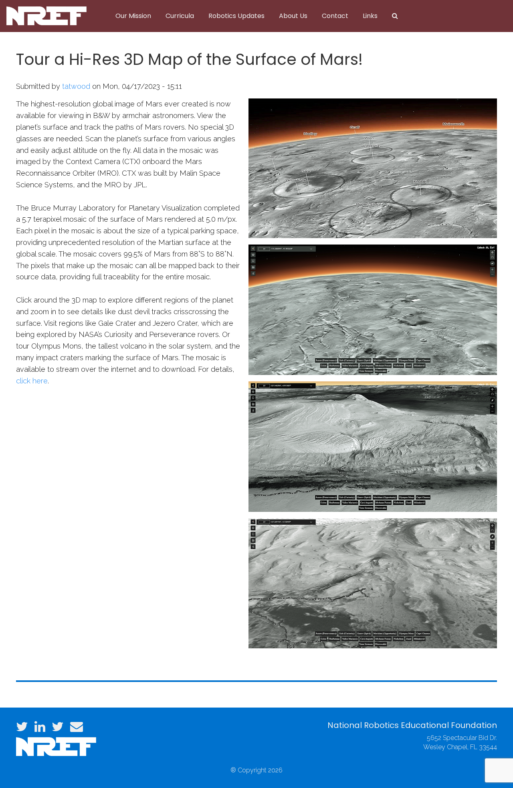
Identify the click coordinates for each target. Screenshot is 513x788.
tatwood (76, 86)
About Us (293, 15)
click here (32, 381)
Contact (335, 15)
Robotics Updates (236, 15)
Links (370, 15)
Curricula (180, 15)
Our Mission (133, 15)
